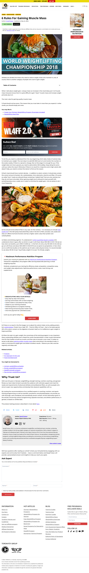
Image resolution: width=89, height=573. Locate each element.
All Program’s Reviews (9, 532)
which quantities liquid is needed (43, 240)
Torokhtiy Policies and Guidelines (8, 520)
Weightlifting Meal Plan (11, 114)
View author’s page (55, 443)
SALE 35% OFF (13, 6)
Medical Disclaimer (8, 527)
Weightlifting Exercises (53, 519)
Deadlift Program (29, 531)
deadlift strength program (12, 370)
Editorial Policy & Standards (54, 536)
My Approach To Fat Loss (12, 356)
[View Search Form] (86, 6)
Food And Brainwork (10, 358)
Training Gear (50, 512)
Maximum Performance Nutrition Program (24, 256)
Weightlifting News (52, 517)
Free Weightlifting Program (32, 519)
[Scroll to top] (85, 567)
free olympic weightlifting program (15, 372)
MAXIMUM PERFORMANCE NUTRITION (77, 32)
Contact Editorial (51, 539)
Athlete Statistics (51, 522)
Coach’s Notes (10, 14)
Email (35, 485)
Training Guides (50, 509)
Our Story (5, 512)
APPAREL (52, 6)
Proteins (6, 354)
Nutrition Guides (51, 514)
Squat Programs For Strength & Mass (33, 527)
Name (4, 485)
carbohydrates (8, 327)
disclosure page (11, 30)
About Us (4, 509)
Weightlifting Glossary (52, 524)
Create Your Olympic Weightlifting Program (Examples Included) (24, 112)
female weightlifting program (13, 368)
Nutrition (18, 14)
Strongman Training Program (33, 533)
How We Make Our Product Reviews (54, 533)
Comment (6, 466)
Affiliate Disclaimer (8, 529)
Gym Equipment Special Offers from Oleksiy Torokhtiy (55, 528)
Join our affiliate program (9, 524)
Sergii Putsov (23, 416)
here (38, 404)
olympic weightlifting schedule (14, 366)
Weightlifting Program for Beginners (32, 523)
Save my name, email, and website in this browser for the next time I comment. (26, 490)
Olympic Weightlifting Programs (30, 511)
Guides (4, 14)
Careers (4, 517)
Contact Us (5, 514)
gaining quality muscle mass (23, 341)
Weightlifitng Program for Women (32, 515)
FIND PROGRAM (44, 6)
